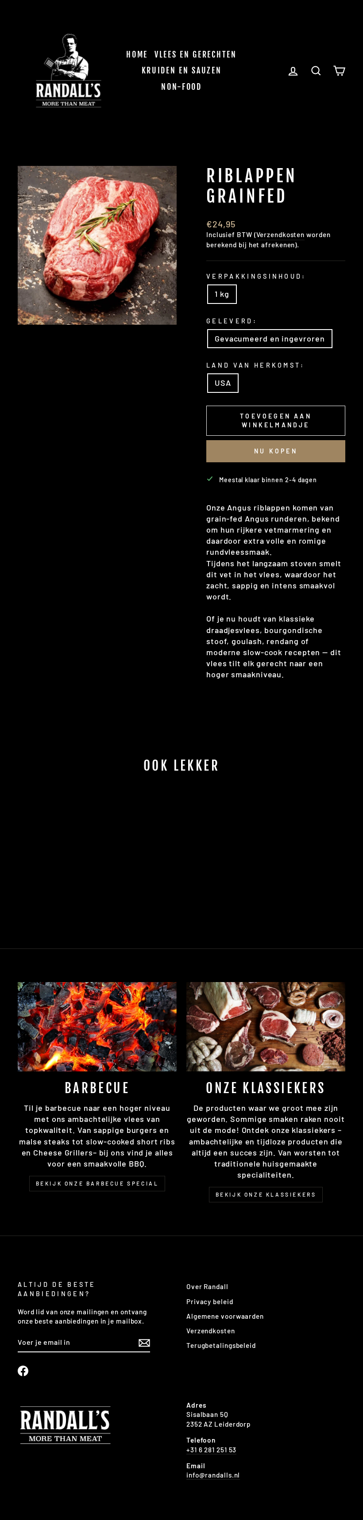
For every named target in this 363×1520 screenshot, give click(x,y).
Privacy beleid (209, 1301)
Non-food (181, 87)
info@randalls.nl (213, 1475)
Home (137, 54)
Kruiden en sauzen (182, 70)
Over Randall (207, 1286)
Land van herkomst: (255, 365)
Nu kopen (275, 451)
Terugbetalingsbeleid (221, 1345)
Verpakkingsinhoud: (256, 276)
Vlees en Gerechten (195, 54)
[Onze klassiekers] (265, 1026)
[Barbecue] (97, 1026)
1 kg (222, 294)
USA (223, 383)
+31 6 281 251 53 (211, 1450)
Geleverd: (231, 321)
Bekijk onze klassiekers (266, 1194)
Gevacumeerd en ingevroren (270, 338)
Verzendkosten (280, 234)
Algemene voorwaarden (225, 1316)
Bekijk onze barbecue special (97, 1183)
